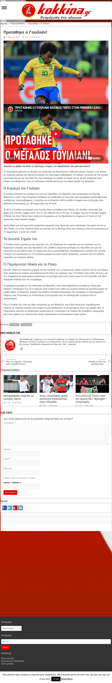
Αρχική (4, 23)
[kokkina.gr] (56, 9)
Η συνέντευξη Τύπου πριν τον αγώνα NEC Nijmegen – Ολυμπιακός (91, 398)
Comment (9, 423)
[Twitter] (10, 507)
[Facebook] (4, 507)
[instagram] (20, 507)
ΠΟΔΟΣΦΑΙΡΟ (17, 23)
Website (8, 468)
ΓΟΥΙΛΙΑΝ (14, 325)
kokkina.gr (46, 672)
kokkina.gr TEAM (13, 37)
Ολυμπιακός (26, 325)
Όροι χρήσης (7, 663)
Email (7, 459)
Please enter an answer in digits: (20, 478)
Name (7, 449)
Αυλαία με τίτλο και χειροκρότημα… (97, 362)
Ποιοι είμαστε (7, 658)
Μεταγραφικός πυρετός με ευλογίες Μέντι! (19, 397)
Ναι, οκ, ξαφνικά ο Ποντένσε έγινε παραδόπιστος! (19, 362)
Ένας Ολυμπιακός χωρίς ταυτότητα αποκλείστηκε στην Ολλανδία (54, 398)
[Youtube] (15, 507)
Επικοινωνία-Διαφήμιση (12, 661)
